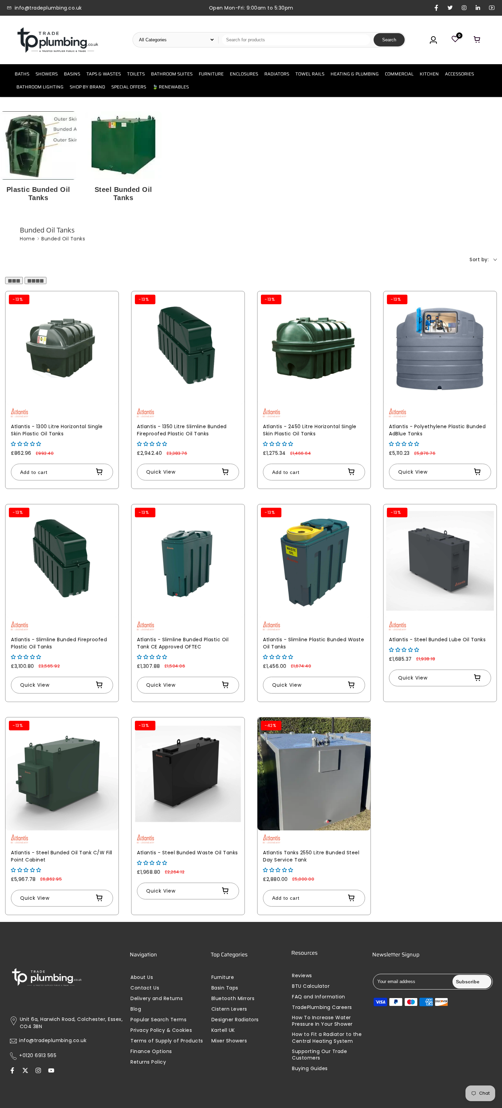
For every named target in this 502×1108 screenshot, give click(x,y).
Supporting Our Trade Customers (319, 1055)
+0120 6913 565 (37, 1055)
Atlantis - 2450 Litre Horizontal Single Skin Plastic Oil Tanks (310, 430)
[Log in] (433, 40)
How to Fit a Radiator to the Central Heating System (327, 1037)
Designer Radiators (235, 1019)
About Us (141, 977)
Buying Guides (310, 1068)
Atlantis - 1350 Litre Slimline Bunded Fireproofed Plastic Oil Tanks (182, 430)
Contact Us (144, 988)
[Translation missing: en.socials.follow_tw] (25, 1071)
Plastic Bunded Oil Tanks (38, 193)
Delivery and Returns (156, 998)
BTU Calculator (311, 986)
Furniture (222, 977)
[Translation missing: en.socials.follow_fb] (12, 1071)
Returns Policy (148, 1062)
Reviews (302, 975)
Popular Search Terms (158, 1019)
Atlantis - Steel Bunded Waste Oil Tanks (187, 852)
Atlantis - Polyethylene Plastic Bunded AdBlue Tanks (437, 430)
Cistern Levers (229, 1009)
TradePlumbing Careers (322, 1007)
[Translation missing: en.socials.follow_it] (38, 1071)
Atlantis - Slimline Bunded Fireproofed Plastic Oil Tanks (59, 643)
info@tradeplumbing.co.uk (52, 1040)
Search (389, 39)
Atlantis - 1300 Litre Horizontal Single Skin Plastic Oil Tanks (57, 430)
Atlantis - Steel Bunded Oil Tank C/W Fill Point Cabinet (61, 856)
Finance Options (151, 1051)
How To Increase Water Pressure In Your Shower (322, 1021)
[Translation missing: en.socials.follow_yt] (51, 1071)
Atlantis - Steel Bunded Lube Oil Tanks (437, 639)
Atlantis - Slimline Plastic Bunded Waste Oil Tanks (313, 643)
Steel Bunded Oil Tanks (123, 193)
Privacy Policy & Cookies (161, 1030)
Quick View (161, 471)
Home (27, 238)
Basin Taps (224, 988)
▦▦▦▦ (35, 280)
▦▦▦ (14, 280)
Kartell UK (223, 1030)
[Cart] (477, 40)
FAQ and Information (318, 997)
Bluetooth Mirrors (233, 998)
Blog (135, 1009)
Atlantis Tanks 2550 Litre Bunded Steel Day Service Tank (311, 856)
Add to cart (33, 472)
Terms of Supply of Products (166, 1041)
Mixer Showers (229, 1041)
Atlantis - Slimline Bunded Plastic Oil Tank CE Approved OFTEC (182, 643)
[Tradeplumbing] (57, 40)
